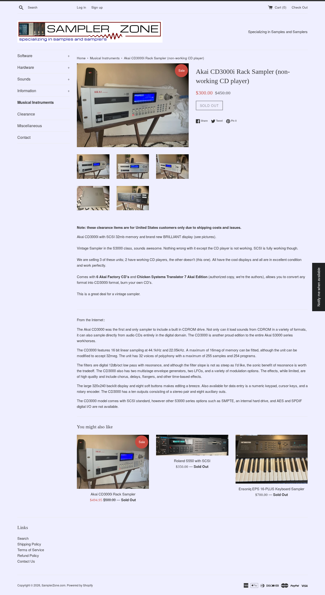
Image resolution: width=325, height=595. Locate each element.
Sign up (97, 7)
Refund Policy (28, 555)
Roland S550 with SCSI (192, 460)
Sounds (43, 79)
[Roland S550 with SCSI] (192, 445)
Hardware (43, 67)
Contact (23, 137)
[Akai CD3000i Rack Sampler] (113, 462)
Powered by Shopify (80, 585)
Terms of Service (30, 549)
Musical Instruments (35, 102)
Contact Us (26, 561)
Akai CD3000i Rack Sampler (113, 493)
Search (23, 538)
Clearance (26, 114)
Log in (81, 7)
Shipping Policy (29, 543)
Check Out (300, 7)
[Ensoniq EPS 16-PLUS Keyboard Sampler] (272, 459)
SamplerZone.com (53, 585)
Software (43, 55)
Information (43, 90)
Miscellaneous (29, 125)
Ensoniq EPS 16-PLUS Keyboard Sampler (271, 488)
